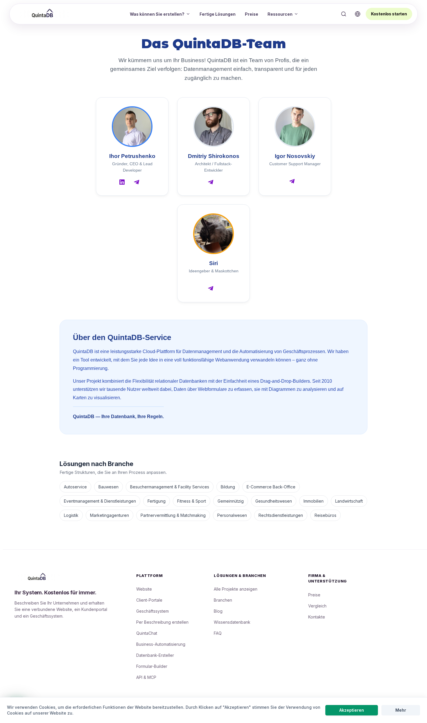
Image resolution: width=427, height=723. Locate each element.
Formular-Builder (151, 666)
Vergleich (317, 605)
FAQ (218, 633)
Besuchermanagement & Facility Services (169, 486)
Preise (251, 14)
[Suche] (343, 14)
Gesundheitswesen (273, 501)
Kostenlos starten (389, 13)
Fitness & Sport (191, 501)
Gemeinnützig (231, 501)
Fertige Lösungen (218, 14)
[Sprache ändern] (357, 14)
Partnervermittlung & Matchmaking (173, 515)
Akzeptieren (351, 710)
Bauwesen (108, 486)
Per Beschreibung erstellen (162, 622)
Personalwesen (232, 515)
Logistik (71, 515)
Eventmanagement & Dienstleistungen (100, 501)
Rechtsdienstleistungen (281, 515)
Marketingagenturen (109, 515)
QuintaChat (146, 633)
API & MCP (146, 677)
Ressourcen (280, 14)
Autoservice (75, 486)
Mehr (400, 710)
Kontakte (316, 616)
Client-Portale (149, 600)
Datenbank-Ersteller (155, 655)
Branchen (223, 600)
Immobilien (314, 501)
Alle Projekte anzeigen (235, 589)
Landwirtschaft (349, 501)
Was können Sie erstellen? (157, 14)
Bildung (228, 486)
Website (144, 589)
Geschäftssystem (152, 611)
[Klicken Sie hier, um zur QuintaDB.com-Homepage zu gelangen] (43, 13)
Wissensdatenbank (232, 622)
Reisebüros (325, 515)
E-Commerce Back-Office (271, 486)
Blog (218, 611)
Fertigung (157, 501)
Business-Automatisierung (160, 644)
